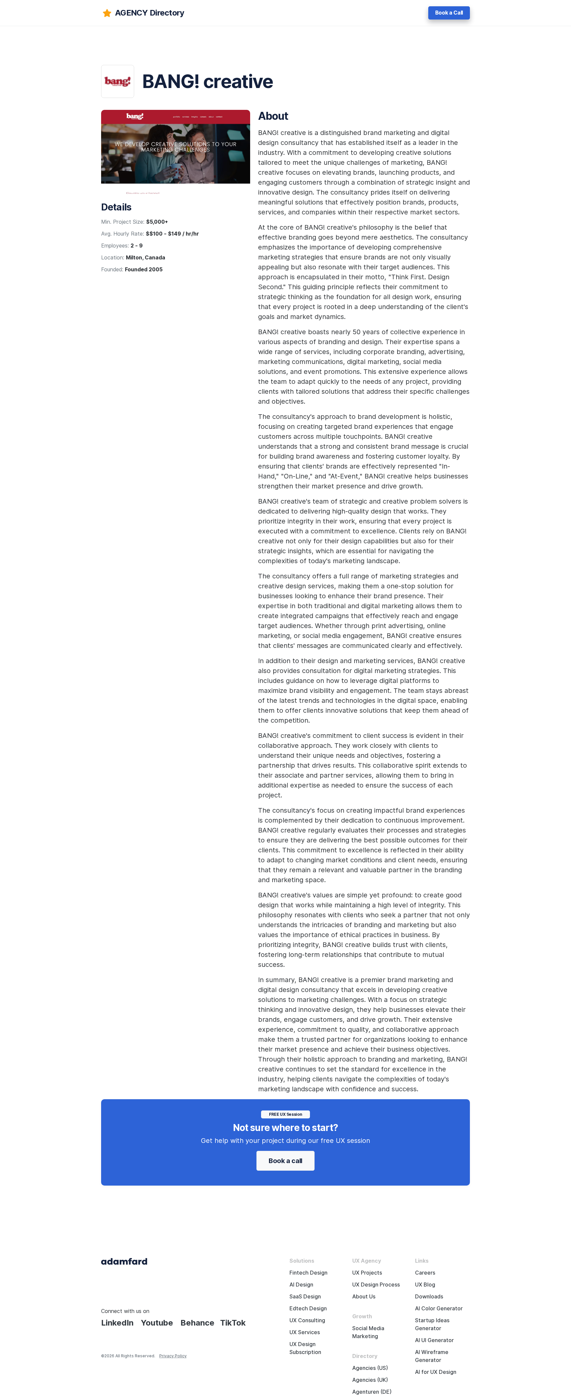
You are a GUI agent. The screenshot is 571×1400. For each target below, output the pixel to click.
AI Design (301, 1285)
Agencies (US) (370, 1368)
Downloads (429, 1296)
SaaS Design (305, 1296)
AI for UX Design (435, 1372)
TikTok (233, 1323)
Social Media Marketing (368, 1332)
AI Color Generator (439, 1308)
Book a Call (449, 13)
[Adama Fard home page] (124, 1261)
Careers (425, 1273)
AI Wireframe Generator (431, 1356)
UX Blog (425, 1285)
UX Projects (367, 1273)
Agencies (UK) (370, 1380)
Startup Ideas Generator (432, 1324)
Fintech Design (308, 1273)
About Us (363, 1296)
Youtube (157, 1323)
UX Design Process (376, 1285)
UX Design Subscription (305, 1348)
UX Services (304, 1332)
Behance (197, 1323)
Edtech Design (308, 1308)
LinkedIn (117, 1323)
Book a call (285, 1161)
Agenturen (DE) (372, 1392)
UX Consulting (307, 1320)
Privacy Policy (173, 1355)
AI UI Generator (434, 1340)
